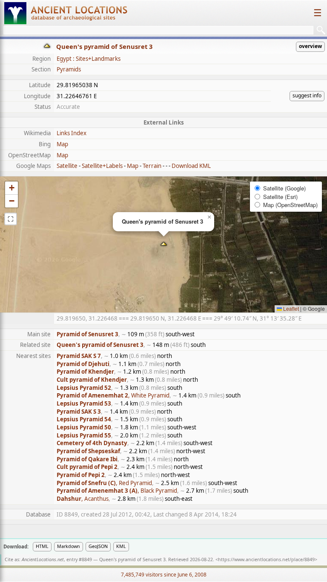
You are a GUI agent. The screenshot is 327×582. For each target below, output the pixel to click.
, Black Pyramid (117, 490)
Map (62, 144)
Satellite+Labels (102, 166)
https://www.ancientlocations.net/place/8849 (266, 559)
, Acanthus (83, 499)
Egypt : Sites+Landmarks (88, 58)
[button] (164, 245)
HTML (42, 546)
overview (310, 46)
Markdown (68, 546)
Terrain (152, 166)
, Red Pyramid (104, 483)
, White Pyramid (113, 395)
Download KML (191, 166)
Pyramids (69, 69)
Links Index (71, 133)
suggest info (307, 95)
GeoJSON (98, 546)
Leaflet (290, 308)
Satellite (67, 166)
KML (121, 546)
